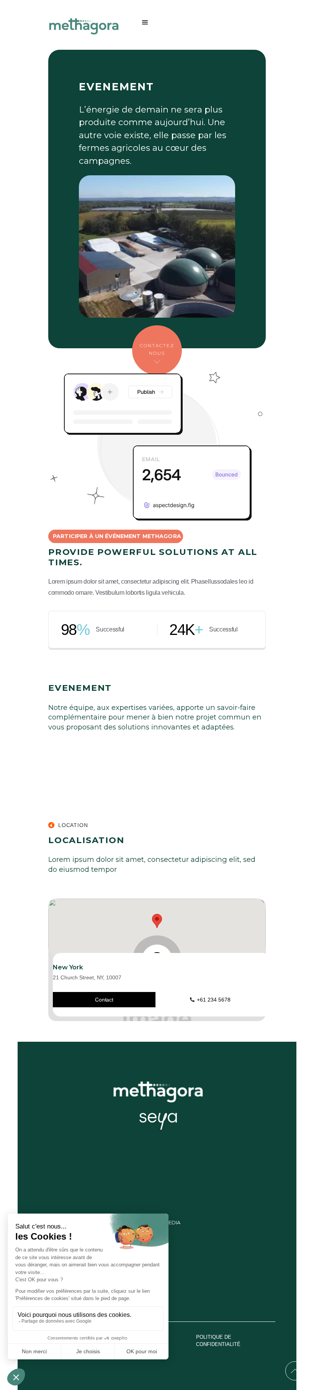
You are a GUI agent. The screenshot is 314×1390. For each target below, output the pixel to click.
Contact (104, 1000)
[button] (145, 26)
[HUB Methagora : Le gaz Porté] (86, 26)
